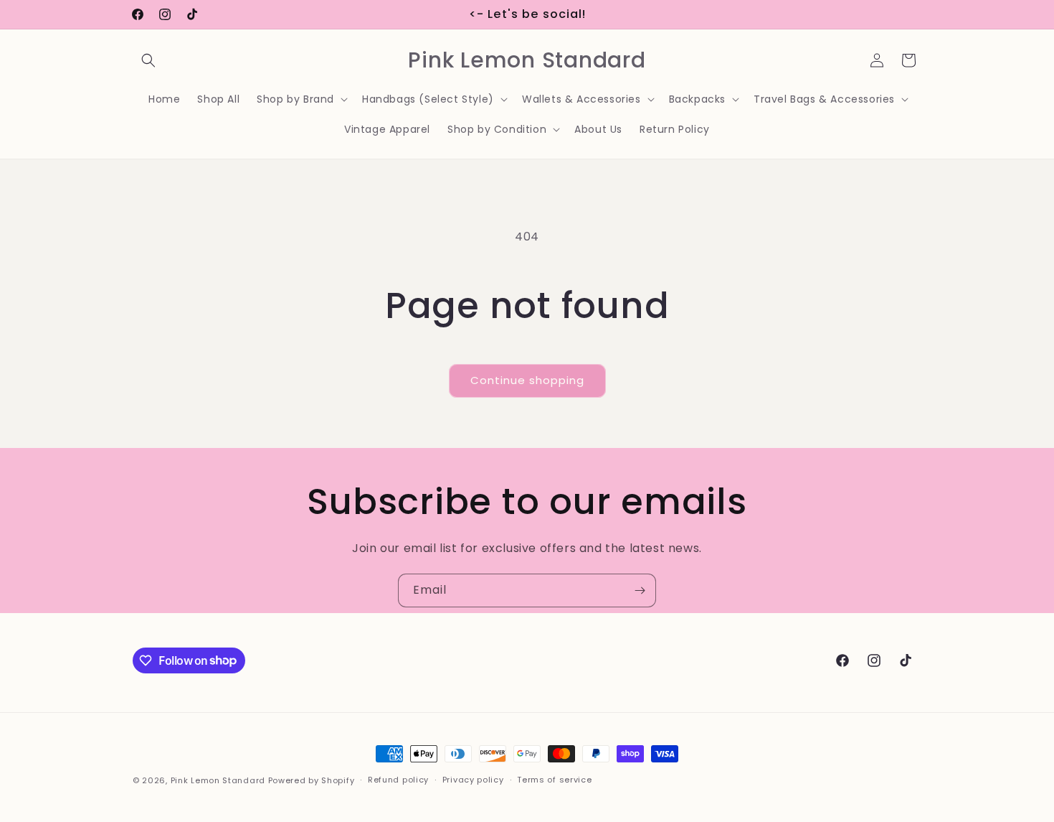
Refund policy (398, 779)
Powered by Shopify (311, 780)
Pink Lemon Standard (218, 780)
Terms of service (554, 779)
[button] (148, 60)
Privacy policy (473, 779)
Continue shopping (527, 380)
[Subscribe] (639, 590)
